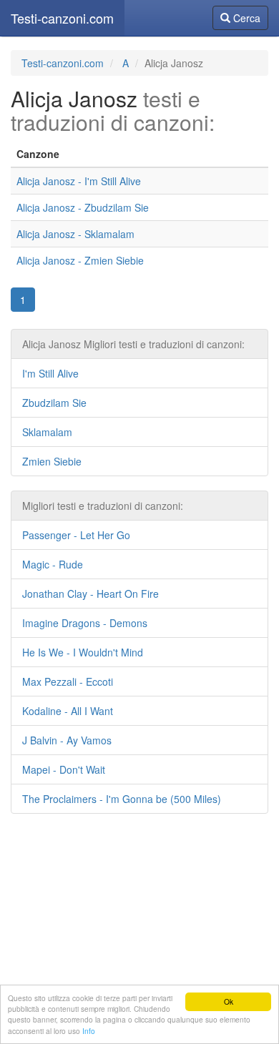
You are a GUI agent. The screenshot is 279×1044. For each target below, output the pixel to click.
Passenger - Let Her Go (76, 535)
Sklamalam (47, 432)
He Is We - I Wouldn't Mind (82, 652)
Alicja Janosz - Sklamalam (75, 234)
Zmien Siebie (52, 461)
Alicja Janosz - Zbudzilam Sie (82, 207)
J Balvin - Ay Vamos (67, 740)
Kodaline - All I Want (67, 711)
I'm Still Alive (50, 373)
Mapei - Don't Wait (63, 769)
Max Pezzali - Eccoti (67, 681)
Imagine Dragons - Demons (84, 623)
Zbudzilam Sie (54, 402)
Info (88, 1030)
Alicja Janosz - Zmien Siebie (80, 260)
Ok (228, 1001)
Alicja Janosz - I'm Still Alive (78, 181)
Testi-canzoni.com (62, 18)
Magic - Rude (52, 564)
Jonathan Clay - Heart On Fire (90, 593)
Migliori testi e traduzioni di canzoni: (102, 505)
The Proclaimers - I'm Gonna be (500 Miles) (121, 799)
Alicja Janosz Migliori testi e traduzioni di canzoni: (133, 344)
